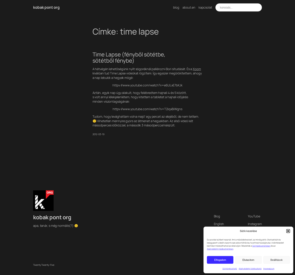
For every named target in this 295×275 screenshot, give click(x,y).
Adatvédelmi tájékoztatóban (220, 248)
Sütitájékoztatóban (261, 245)
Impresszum (268, 268)
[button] (288, 231)
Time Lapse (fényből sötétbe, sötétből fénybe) (129, 57)
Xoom (197, 69)
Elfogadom (220, 259)
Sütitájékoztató (229, 268)
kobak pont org (46, 7)
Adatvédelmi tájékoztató (250, 268)
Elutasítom (248, 259)
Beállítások (276, 259)
